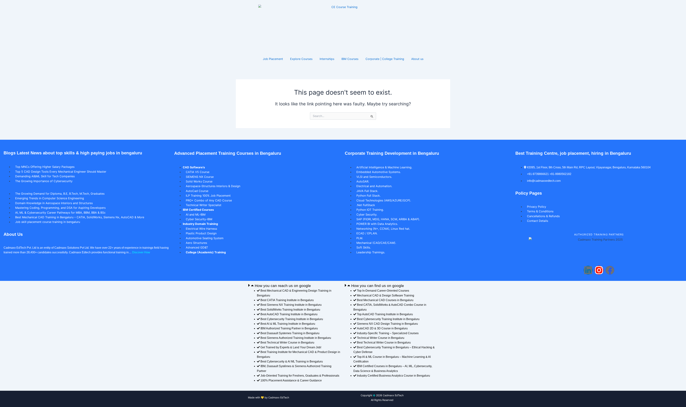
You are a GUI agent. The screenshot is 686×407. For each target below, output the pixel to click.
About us (417, 59)
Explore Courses (301, 59)
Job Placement (273, 59)
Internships (327, 59)
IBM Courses (349, 59)
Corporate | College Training (385, 59)
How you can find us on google (377, 286)
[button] (294, 285)
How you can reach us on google (283, 286)
